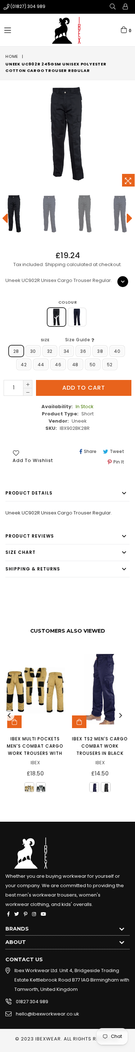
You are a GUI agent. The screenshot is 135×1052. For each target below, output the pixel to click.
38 (100, 351)
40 (117, 351)
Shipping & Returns (32, 569)
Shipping (55, 264)
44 (41, 365)
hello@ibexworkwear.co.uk (47, 1013)
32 (50, 351)
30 (33, 351)
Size (66, 340)
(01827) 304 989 (27, 6)
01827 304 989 (32, 1001)
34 (66, 351)
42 (24, 365)
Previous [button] (9, 715)
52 (110, 365)
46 (58, 365)
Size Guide (78, 340)
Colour (67, 302)
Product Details (29, 493)
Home (11, 56)
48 (75, 365)
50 (93, 365)
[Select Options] (14, 721)
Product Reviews (29, 536)
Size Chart (20, 552)
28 (16, 351)
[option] (49, 214)
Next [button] (120, 715)
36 (83, 351)
